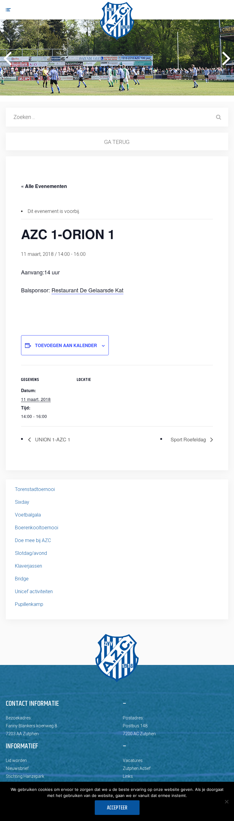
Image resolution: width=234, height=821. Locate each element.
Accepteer (117, 808)
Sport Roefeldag (189, 439)
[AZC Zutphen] (117, 21)
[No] (226, 801)
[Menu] (8, 9)
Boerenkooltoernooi (36, 528)
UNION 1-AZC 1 (52, 439)
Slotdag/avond (31, 553)
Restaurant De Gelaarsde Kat (87, 290)
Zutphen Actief (137, 768)
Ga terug (116, 142)
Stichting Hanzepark (25, 776)
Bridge (22, 579)
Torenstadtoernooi (35, 489)
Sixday (22, 502)
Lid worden (16, 760)
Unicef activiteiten (34, 591)
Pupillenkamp (29, 604)
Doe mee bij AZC (33, 540)
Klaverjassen (28, 566)
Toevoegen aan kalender (66, 345)
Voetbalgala (28, 515)
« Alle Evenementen (44, 186)
